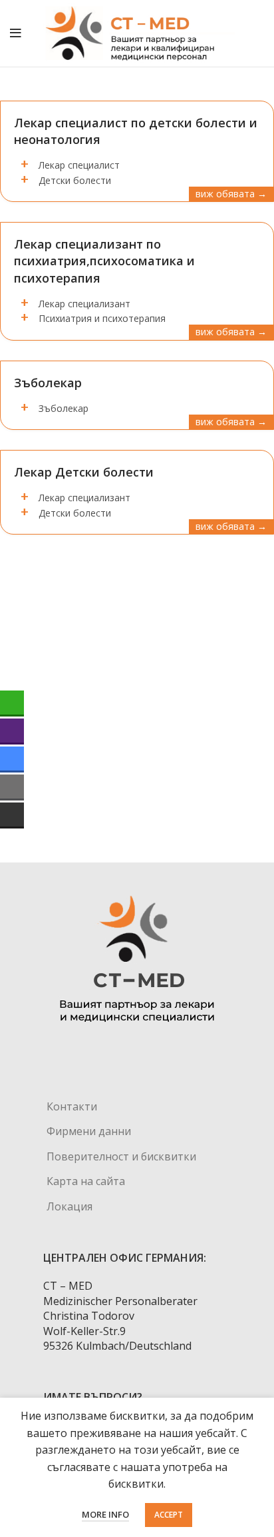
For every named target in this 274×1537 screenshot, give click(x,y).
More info (105, 1514)
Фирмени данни (89, 1131)
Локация (69, 1206)
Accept (168, 1514)
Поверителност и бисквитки (121, 1156)
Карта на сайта (86, 1181)
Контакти (72, 1106)
